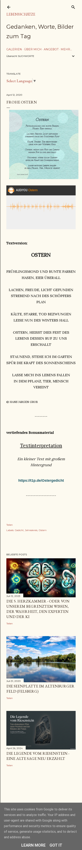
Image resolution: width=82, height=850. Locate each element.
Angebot (51, 49)
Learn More (33, 845)
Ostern (43, 530)
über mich (33, 49)
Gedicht (19, 530)
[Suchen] (73, 6)
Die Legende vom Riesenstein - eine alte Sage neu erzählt (37, 756)
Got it (56, 845)
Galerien (14, 49)
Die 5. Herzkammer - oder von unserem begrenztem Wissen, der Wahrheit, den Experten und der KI (37, 609)
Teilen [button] (9, 524)
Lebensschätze (20, 14)
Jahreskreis (31, 530)
